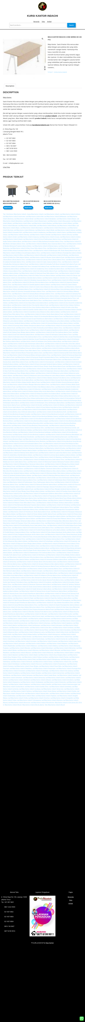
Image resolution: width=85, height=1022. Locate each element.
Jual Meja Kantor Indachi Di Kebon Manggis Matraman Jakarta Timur (28, 384)
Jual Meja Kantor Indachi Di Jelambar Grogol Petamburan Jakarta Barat (34, 339)
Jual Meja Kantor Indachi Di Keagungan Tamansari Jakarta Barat (49, 371)
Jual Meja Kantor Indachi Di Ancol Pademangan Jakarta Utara (42, 239)
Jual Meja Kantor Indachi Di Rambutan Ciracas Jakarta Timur (61, 543)
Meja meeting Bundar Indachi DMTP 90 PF (11, 202)
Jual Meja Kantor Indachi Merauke (49, 650)
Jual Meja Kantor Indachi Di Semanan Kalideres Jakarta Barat (48, 559)
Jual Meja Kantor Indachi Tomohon (39, 698)
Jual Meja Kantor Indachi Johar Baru (41, 627)
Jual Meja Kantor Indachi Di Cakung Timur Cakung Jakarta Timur (45, 259)
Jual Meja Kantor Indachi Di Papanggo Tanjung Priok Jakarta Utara (46, 487)
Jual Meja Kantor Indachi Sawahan (67, 675)
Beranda (36, 22)
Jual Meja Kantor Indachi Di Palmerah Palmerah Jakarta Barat (38, 484)
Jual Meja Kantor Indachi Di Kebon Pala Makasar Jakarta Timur (35, 387)
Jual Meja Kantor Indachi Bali (34, 216)
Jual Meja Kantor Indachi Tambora (21, 691)
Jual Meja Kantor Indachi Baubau (42, 223)
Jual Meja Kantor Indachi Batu (22, 223)
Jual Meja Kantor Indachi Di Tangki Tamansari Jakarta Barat (33, 589)
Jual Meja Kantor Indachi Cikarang (18, 234)
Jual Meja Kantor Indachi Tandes (66, 691)
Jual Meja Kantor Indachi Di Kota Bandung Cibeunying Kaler (30, 425)
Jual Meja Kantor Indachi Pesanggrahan (68, 668)
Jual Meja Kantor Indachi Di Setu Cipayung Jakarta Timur (44, 568)
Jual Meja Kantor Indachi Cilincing (61, 234)
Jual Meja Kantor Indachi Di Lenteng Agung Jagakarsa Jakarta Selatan (54, 455)
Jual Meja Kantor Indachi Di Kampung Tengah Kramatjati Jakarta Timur (37, 357)
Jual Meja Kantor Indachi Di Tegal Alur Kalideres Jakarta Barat (53, 598)
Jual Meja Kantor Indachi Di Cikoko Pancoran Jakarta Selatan (36, 275)
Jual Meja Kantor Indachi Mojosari (20, 652)
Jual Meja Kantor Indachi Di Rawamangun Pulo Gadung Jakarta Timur (34, 552)
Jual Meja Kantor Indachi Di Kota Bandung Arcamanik (47, 414)
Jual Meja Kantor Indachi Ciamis (56, 232)
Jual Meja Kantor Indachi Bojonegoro (31, 228)
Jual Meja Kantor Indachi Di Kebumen (29, 389)
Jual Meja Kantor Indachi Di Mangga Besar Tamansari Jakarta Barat (23, 464)
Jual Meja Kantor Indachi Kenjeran (42, 636)
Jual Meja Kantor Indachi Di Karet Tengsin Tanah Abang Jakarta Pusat (44, 366)
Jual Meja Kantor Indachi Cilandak (40, 234)
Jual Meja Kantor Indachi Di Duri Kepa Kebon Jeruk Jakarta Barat (28, 303)
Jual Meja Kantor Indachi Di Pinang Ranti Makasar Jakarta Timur (55, 518)
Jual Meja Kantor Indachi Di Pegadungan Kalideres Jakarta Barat (43, 493)
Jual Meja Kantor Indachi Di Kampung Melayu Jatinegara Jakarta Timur (29, 355)
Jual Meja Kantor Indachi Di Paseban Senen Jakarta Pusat (63, 491)
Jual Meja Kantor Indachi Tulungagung (29, 700)
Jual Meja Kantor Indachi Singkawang (31, 682)
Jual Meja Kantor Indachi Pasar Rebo (50, 666)
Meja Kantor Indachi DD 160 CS (31, 202)
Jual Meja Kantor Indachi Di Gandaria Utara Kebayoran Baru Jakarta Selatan (36, 312)
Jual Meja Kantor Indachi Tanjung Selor (37, 693)
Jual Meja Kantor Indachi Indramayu (39, 623)
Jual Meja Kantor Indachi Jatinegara (51, 625)
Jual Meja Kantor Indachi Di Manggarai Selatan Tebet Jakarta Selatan (37, 466)
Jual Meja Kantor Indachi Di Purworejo (65, 541)
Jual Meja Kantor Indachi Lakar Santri (69, 641)
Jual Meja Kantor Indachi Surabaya (30, 689)
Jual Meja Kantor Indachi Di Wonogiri (36, 614)
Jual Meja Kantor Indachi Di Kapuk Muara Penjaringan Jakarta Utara (40, 359)
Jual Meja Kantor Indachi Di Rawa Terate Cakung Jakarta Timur (31, 550)
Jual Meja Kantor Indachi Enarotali (55, 616)
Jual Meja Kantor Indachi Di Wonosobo (60, 614)
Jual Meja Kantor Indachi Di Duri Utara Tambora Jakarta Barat (31, 307)
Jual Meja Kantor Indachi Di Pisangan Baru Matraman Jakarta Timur (57, 521)
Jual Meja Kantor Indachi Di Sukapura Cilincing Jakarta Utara (42, 575)
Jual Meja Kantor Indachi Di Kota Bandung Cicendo (60, 427)
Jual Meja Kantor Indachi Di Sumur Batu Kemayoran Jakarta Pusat (30, 577)
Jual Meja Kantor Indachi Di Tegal (23, 598)
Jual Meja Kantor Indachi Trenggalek (61, 698)
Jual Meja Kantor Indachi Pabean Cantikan (35, 657)
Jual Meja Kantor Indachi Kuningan (26, 641)
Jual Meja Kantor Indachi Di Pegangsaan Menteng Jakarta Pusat (51, 496)
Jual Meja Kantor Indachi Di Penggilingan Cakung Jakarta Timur (53, 507)
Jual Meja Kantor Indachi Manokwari (42, 648)
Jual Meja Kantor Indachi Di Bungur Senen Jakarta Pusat (47, 257)
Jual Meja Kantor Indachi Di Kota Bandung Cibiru (29, 427)
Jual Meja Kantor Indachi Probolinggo (37, 671)
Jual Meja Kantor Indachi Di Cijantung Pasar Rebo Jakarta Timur (39, 273)
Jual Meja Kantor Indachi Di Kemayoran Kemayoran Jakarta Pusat (32, 400)
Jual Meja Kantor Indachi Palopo (43, 661)
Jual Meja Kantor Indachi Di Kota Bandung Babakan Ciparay (39, 416)
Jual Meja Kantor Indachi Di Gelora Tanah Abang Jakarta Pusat (44, 314)
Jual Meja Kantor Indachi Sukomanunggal (64, 684)
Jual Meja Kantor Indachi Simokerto (63, 680)
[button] (42, 38)
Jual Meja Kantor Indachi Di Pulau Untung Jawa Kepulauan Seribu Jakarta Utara (36, 537)
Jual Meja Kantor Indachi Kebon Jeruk (56, 632)
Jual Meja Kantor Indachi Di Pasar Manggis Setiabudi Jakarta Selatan (55, 489)
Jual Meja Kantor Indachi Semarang (34, 677)
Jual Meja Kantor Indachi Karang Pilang (36, 630)
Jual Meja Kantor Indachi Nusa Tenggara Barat (52, 655)
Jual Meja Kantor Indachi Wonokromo (42, 702)
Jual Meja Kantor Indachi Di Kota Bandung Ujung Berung (63, 441)
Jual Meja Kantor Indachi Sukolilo (41, 684)
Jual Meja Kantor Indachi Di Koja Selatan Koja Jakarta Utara (43, 407)
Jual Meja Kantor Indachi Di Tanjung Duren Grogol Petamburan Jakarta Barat (43, 591)
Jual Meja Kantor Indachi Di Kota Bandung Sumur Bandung (27, 441)
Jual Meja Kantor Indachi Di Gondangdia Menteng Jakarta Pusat (43, 316)
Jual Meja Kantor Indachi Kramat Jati (56, 639)
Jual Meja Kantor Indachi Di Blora (13, 255)
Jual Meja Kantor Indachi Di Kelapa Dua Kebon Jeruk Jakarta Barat (40, 393)
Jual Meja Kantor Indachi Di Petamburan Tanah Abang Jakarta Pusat (29, 512)
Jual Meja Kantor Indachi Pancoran (31, 664)
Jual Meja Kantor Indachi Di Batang (58, 248)
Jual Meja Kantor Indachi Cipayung (28, 237)
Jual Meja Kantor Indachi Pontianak (14, 671)
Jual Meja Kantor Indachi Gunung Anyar (15, 623)
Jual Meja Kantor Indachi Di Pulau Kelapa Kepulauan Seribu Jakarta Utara (52, 532)
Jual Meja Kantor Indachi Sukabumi (19, 684)
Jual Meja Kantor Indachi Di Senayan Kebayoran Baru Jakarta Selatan (42, 564)
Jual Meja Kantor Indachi (51, 214)
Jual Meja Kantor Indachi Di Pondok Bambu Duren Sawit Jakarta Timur (24, 525)
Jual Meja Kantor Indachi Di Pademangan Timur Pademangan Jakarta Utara (30, 482)
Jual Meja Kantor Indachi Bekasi (62, 223)
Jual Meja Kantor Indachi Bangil (23, 219)
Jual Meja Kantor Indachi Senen (55, 677)
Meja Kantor (7, 97)
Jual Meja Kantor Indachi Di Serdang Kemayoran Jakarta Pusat (39, 566)
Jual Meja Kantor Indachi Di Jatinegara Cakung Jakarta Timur (53, 334)
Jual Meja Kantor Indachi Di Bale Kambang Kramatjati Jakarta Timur (42, 241)
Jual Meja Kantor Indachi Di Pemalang (58, 505)
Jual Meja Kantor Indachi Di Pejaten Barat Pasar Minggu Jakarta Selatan (59, 498)
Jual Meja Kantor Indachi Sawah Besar (45, 675)
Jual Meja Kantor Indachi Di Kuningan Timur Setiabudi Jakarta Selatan (58, 450)
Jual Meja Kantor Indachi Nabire (64, 652)
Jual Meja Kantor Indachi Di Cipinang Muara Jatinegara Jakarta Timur (33, 293)
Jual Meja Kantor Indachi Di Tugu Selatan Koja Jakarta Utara (54, 602)
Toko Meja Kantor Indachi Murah (55, 705)
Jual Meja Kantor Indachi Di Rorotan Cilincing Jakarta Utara (25, 557)
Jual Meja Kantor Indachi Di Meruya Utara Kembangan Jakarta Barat (57, 477)
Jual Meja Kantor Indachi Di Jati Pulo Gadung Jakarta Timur (54, 332)
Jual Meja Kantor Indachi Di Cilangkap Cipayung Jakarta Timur (32, 280)
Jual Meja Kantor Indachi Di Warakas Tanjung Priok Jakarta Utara (32, 611)
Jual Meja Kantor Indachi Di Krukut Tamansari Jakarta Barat (25, 448)
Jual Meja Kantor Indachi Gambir (17, 618)
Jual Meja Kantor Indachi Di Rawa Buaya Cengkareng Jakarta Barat (28, 548)
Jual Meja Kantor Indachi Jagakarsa (61, 623)
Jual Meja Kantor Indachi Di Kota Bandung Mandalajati (62, 434)
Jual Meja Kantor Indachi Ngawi (28, 655)
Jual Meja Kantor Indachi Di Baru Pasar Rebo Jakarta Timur (28, 248)
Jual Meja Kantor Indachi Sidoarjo (40, 680)
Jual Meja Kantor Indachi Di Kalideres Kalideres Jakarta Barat (60, 348)
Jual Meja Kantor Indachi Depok (12, 239)
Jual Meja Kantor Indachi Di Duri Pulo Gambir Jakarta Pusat (30, 305)
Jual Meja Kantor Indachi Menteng (28, 650)
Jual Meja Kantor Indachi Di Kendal (31, 405)
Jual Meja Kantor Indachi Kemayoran (48, 634)
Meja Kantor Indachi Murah (13, 705)
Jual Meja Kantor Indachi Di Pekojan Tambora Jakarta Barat (54, 502)
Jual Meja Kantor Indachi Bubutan (24, 230)
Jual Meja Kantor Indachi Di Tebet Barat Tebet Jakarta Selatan (30, 596)
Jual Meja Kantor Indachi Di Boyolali (35, 255)
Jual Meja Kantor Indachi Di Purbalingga (40, 541)
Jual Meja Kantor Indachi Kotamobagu (33, 639)
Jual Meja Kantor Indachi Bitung (46, 225)
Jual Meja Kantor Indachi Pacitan (59, 657)
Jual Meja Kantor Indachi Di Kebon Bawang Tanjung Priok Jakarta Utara (48, 378)
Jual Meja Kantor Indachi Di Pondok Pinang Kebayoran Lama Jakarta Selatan (42, 530)
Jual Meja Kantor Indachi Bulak (44, 230)
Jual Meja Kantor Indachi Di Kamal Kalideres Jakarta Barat (59, 350)
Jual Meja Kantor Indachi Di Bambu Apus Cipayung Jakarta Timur (46, 244)
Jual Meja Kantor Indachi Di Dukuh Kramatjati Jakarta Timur (57, 298)
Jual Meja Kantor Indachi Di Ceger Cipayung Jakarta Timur (43, 262)
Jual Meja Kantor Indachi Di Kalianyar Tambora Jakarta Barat (25, 346)
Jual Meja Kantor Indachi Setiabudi (19, 680)
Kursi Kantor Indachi (42, 15)
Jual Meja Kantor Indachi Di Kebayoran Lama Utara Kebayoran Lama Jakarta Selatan (39, 375)
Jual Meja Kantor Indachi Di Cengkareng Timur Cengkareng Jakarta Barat (42, 269)
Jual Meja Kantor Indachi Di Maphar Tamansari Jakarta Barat (42, 468)
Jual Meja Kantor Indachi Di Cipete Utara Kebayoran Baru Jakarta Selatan (41, 287)
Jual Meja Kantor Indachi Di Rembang (33, 555)
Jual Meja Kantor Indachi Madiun (36, 643)
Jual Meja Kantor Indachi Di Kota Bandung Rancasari (51, 437)
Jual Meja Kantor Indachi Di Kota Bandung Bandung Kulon (37, 418)
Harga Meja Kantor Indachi (35, 214)
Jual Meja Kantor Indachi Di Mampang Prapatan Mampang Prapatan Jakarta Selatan (53, 462)
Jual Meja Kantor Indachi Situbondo (55, 682)
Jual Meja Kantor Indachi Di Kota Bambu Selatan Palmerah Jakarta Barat (44, 409)
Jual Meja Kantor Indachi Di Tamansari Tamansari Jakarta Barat (31, 584)
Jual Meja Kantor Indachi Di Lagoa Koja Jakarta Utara (55, 452)
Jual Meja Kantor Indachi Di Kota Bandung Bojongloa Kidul (25, 423)
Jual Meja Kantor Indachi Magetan (57, 643)
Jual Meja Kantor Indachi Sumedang (60, 686)
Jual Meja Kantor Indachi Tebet (25, 696)
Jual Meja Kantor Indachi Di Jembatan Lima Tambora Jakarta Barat (41, 341)
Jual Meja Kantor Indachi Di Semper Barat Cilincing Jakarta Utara (36, 562)
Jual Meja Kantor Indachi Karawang (59, 630)
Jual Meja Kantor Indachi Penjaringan (44, 668)
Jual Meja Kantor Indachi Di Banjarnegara (45, 246)
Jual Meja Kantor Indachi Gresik (29, 621)
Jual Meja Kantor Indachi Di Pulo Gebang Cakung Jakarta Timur (45, 539)
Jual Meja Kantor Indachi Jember (19, 627)
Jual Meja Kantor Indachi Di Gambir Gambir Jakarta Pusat (29, 309)
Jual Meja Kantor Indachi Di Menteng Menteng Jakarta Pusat (50, 475)
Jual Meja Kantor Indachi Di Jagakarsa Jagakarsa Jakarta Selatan (48, 330)
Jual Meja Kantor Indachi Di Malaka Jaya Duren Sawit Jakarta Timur (43, 459)
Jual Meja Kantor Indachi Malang (48, 646)
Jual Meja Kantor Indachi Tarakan (60, 693)
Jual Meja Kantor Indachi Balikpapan (55, 216)
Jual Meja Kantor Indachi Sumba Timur (37, 686)
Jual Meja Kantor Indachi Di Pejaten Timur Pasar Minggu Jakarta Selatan (25, 500)
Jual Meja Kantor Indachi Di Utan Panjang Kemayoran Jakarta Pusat (33, 609)
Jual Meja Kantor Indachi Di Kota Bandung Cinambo (48, 430)
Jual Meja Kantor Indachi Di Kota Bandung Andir (51, 412)
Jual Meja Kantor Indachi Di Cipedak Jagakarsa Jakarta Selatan (31, 284)
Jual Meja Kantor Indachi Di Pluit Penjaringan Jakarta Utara (63, 523)
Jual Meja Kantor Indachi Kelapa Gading (24, 634)
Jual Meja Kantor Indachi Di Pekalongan (60, 500)
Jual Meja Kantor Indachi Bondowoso (55, 228)
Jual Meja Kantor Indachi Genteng (61, 618)
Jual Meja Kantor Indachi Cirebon (70, 237)
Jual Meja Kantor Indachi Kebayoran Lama (32, 632)
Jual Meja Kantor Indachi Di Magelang (50, 457)
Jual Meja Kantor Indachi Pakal (26, 659)
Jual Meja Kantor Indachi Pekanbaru (21, 668)
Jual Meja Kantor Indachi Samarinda (53, 673)
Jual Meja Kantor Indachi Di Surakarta (39, 582)
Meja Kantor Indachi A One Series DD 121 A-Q (52, 202)
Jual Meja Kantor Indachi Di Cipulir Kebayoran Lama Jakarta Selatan (38, 296)
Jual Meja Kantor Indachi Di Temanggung (57, 600)
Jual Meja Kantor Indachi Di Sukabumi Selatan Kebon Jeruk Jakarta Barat (35, 573)
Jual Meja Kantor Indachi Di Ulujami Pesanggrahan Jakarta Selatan (58, 605)
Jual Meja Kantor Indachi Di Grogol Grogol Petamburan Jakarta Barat (31, 318)
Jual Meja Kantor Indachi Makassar (26, 646)
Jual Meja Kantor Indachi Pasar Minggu (26, 666)
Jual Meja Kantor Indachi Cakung (65, 230)
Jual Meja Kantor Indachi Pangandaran (54, 664)
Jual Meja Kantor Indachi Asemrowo (14, 216)
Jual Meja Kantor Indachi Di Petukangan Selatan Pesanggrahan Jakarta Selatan (41, 516)
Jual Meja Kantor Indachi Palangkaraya (48, 659)
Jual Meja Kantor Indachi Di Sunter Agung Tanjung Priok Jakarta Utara (42, 580)
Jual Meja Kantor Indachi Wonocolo (19, 702)
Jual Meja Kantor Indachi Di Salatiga (55, 557)
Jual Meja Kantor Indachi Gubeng (70, 621)
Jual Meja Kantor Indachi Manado (19, 648)
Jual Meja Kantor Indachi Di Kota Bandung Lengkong (28, 434)
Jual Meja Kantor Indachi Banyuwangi (59, 221)
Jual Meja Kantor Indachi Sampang (21, 675)
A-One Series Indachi (60, 72)
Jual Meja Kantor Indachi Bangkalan (45, 219)
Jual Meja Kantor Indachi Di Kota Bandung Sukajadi (38, 439)
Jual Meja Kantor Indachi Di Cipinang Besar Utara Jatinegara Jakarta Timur (56, 289)
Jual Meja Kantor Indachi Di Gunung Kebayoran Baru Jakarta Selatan (52, 323)
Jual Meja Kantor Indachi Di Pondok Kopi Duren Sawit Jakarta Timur (33, 527)
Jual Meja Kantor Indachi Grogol (50, 621)
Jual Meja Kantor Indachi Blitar (66, 225)
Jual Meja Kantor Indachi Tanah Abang (44, 691)
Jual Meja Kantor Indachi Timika (18, 698)
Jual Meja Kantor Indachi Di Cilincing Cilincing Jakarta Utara (30, 282)
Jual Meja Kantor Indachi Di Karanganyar (41, 362)
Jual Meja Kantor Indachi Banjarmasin (35, 221)
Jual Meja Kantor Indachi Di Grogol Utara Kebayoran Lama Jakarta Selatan (47, 321)
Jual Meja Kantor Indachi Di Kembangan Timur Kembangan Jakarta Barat (42, 403)
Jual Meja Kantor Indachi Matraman (65, 648)
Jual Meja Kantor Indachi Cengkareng (34, 232)
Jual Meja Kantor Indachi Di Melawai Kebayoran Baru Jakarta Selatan (44, 471)
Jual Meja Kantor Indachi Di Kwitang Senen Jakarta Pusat (20, 452)
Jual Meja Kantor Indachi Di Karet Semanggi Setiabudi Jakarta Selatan (40, 364)
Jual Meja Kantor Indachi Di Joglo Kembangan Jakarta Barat (26, 343)
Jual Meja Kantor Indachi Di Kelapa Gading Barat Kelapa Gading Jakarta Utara (53, 396)
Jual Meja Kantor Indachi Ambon (70, 214)
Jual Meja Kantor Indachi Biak (27, 225)
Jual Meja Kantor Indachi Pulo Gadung (61, 671)
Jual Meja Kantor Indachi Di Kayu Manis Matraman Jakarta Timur (46, 368)
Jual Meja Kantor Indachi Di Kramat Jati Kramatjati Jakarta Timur (23, 443)
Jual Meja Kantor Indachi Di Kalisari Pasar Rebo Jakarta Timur (22, 350)
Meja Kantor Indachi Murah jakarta (33, 705)
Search (71, 25)
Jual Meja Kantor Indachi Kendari (21, 636)
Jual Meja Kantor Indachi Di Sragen (31, 571)
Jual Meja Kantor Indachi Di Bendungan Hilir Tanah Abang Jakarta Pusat (55, 250)
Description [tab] (10, 86)
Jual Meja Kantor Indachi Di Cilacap (66, 275)
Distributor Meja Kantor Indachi (16, 214)
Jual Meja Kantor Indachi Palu (62, 661)
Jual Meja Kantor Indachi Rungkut (30, 673)
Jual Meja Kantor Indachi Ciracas (49, 237)
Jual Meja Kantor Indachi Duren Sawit (32, 616)
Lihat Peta (6, 167)
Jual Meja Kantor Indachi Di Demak (27, 298)
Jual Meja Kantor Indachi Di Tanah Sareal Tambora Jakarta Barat (31, 586)
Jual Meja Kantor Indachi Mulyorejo (42, 652)
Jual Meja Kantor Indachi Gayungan (39, 618)
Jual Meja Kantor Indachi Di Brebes (57, 255)
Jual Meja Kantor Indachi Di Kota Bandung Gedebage (34, 432)
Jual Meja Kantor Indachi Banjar (66, 219)
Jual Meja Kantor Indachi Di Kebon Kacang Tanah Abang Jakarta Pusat (55, 380)
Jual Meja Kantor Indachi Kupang (47, 641)
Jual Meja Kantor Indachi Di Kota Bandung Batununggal (31, 421)
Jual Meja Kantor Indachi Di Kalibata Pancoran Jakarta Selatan (22, 348)
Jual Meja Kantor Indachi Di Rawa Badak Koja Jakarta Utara (21, 546)
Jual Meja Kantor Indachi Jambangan (29, 625)
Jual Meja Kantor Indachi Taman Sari (52, 689)
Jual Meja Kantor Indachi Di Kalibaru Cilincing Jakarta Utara (63, 346)
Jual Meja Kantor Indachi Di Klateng (53, 405)
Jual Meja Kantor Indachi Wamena (52, 700)
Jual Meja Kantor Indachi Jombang (62, 627)
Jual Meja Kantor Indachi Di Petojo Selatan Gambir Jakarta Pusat (36, 514)
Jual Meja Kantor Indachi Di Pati (12, 493)
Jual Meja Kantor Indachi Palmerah (21, 661)
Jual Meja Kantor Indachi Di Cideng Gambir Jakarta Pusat (39, 271)
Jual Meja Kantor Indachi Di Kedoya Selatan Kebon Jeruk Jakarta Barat (33, 391)
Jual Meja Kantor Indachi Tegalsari (46, 696)
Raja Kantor (50, 943)
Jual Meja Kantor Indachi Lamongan (14, 643)
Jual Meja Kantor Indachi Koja (63, 636)
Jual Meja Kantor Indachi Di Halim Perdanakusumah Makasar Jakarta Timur (39, 328)
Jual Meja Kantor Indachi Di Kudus (54, 448)
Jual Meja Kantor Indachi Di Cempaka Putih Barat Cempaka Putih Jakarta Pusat (53, 264)
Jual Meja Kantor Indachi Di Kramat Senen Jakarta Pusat (30, 446)
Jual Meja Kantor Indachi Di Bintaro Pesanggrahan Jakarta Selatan (61, 253)
